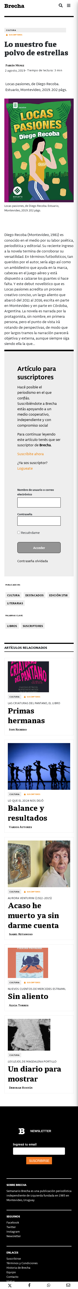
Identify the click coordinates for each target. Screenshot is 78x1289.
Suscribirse (13, 1258)
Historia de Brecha (18, 1267)
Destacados (34, 595)
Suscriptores (33, 626)
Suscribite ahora (30, 453)
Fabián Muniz (14, 65)
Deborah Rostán (20, 1087)
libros (12, 626)
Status (10, 1281)
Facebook (12, 1222)
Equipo (11, 1272)
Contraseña (24, 514)
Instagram (13, 1231)
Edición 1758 (58, 595)
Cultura (11, 30)
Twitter (11, 1227)
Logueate (25, 468)
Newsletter (13, 1236)
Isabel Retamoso (21, 934)
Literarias (15, 603)
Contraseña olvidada (32, 560)
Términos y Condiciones (22, 1263)
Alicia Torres (18, 1005)
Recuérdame (30, 532)
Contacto (12, 1277)
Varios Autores (20, 827)
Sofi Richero (18, 729)
